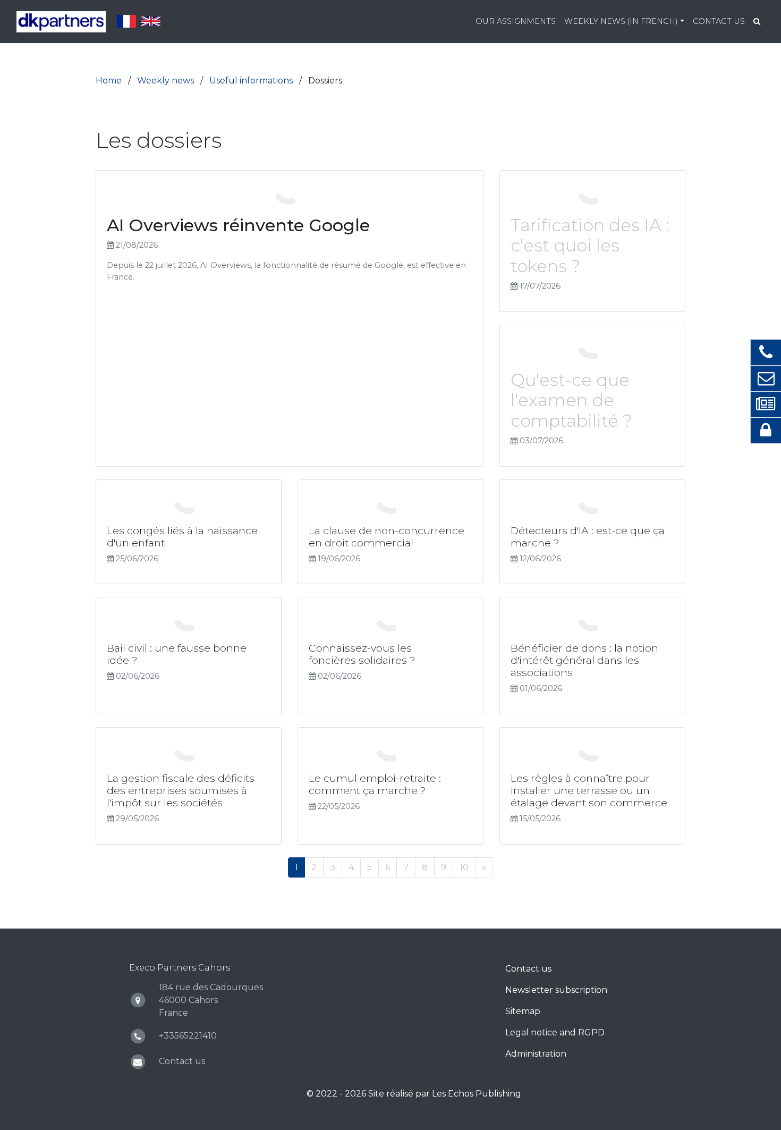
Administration (535, 1054)
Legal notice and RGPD (555, 1032)
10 (464, 867)
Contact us (719, 21)
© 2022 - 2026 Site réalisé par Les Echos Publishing (414, 1094)
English (150, 21)
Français (126, 21)
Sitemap (522, 1011)
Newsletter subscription (556, 990)
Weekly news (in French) (621, 21)
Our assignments (516, 21)
